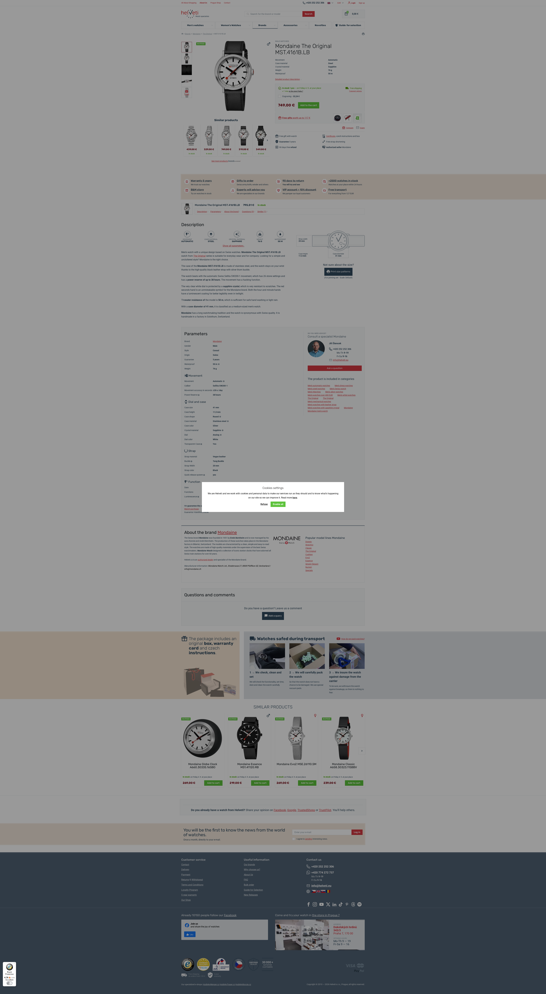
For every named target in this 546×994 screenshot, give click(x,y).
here (294, 497)
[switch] (9, 983)
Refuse (264, 504)
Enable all (278, 504)
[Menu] (14, 963)
